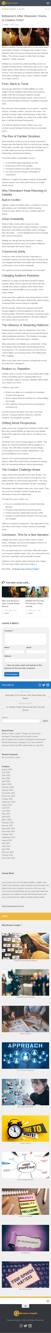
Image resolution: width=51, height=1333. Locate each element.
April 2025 (6, 817)
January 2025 (7, 825)
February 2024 (8, 852)
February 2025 (8, 823)
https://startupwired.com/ (13, 906)
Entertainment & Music (13, 9)
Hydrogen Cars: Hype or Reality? (25, 569)
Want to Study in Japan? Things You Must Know (21, 733)
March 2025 (7, 820)
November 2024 (8, 831)
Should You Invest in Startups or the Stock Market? (22, 742)
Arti (6, 25)
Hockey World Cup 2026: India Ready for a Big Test (22, 745)
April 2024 (6, 849)
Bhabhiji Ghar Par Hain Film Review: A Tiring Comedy (35, 603)
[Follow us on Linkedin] (47, 684)
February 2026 (8, 787)
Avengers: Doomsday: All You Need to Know (20, 736)
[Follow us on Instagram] (39, 684)
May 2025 (6, 814)
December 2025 (8, 793)
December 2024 (8, 828)
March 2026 (7, 784)
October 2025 (7, 799)
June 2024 (6, 846)
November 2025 (8, 796)
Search (5, 717)
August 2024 (7, 840)
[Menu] (48, 3)
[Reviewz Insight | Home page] (12, 3)
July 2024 (6, 843)
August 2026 (7, 769)
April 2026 (6, 781)
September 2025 (8, 802)
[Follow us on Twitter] (43, 684)
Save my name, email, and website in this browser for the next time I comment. (23, 666)
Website (7, 656)
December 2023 (8, 858)
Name (7, 647)
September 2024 (8, 837)
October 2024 (7, 834)
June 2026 (6, 775)
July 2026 (6, 772)
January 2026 (7, 790)
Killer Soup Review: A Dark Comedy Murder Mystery (11, 603)
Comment (8, 631)
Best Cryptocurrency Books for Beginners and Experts (24, 739)
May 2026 (6, 778)
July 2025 (6, 808)
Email (29, 647)
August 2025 (7, 805)
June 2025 (6, 811)
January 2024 (7, 855)
